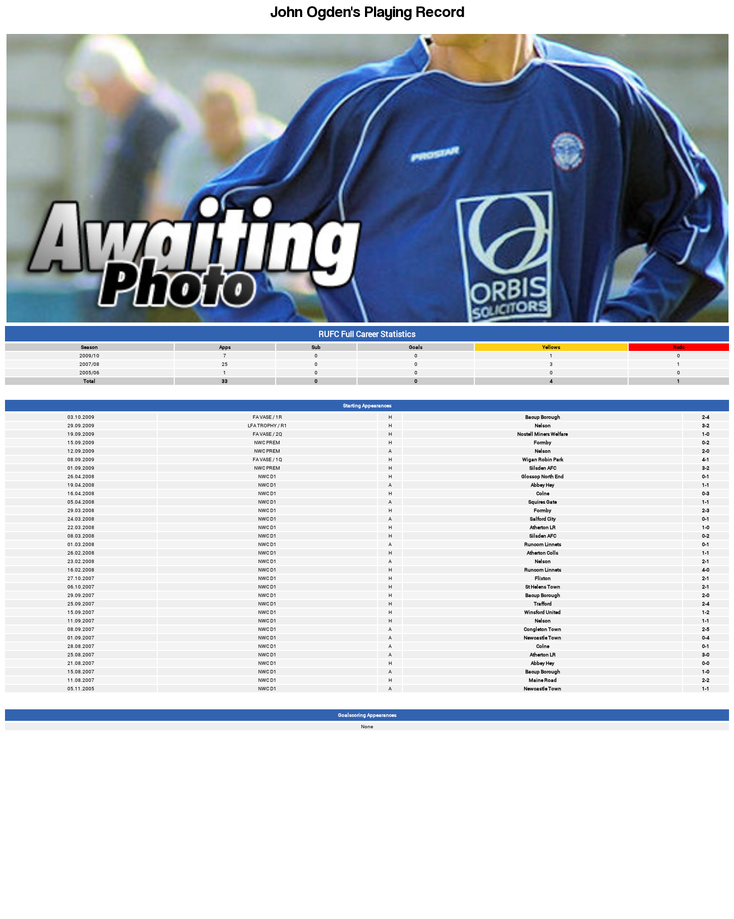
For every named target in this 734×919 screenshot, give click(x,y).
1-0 (706, 434)
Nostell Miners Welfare (542, 434)
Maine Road (543, 680)
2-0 (706, 451)
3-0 (706, 654)
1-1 (706, 485)
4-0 (706, 570)
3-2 (706, 425)
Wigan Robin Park (542, 459)
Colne (542, 493)
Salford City (543, 519)
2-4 (706, 417)
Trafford (543, 604)
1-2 (706, 612)
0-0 (706, 663)
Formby (542, 442)
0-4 (706, 637)
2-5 (706, 629)
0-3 (706, 493)
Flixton (543, 578)
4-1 (706, 459)
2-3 (706, 510)
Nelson (543, 425)
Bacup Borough (542, 417)
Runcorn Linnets (542, 544)
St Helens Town (542, 587)
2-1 (706, 561)
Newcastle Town (542, 637)
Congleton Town (542, 629)
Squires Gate (542, 502)
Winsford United (542, 612)
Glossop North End (542, 476)
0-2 (706, 442)
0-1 (706, 476)
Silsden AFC (542, 468)
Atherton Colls (542, 553)
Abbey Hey (542, 485)
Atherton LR (543, 527)
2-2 (706, 680)
